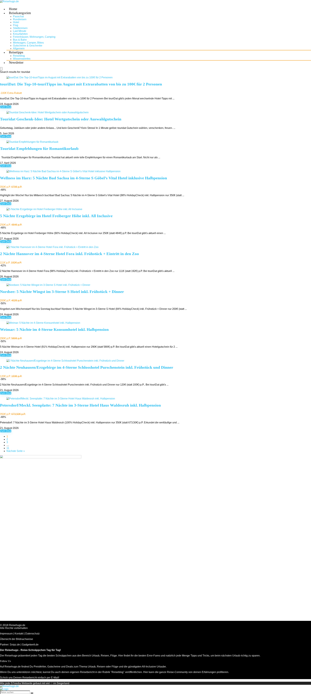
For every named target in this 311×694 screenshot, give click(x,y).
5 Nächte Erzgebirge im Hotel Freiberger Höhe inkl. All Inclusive (56, 216)
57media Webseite (21, 683)
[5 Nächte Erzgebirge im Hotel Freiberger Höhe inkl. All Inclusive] (44, 209)
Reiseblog (19, 55)
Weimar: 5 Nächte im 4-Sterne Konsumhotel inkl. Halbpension (54, 329)
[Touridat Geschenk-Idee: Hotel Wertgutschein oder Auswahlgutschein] (47, 112)
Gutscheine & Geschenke (27, 45)
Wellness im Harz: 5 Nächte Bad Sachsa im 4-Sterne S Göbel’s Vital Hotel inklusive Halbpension (83, 178)
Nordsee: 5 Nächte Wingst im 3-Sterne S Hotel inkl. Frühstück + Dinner (62, 291)
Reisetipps (16, 52)
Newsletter (16, 62)
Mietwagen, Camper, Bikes (28, 42)
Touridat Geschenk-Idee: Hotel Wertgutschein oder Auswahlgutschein (60, 119)
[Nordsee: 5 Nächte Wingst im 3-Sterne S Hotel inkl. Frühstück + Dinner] (48, 285)
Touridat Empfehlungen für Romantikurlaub (39, 148)
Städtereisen (20, 28)
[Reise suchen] (32, 693)
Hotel (16, 22)
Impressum (6, 633)
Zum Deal (5, 107)
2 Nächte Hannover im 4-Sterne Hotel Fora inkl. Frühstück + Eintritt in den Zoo (69, 254)
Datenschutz (32, 633)
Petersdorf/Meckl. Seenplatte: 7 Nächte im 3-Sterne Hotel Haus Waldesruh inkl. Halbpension (80, 405)
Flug (15, 25)
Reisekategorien (20, 13)
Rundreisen (19, 19)
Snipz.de (15, 644)
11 (7, 448)
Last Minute (19, 31)
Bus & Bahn (20, 39)
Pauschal (18, 16)
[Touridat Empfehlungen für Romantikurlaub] (32, 141)
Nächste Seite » (15, 451)
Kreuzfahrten (20, 34)
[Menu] (1, 69)
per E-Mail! (53, 677)
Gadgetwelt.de (30, 644)
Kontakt (19, 633)
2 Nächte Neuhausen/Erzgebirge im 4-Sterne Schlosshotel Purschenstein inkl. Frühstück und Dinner (86, 367)
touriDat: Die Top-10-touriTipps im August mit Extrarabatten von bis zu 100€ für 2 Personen (81, 84)
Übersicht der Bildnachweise (16, 639)
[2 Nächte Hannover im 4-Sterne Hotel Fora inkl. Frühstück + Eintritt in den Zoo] (52, 247)
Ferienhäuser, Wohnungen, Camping (34, 36)
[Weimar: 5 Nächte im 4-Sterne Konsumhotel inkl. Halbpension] (43, 322)
